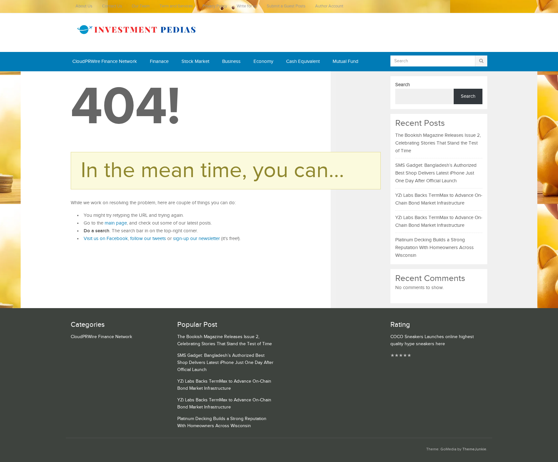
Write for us (247, 6)
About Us (84, 6)
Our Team (141, 6)
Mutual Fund (345, 61)
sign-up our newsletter (196, 238)
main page (116, 223)
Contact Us (112, 6)
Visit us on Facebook (106, 238)
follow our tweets (148, 238)
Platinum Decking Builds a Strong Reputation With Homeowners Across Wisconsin (434, 247)
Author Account (329, 6)
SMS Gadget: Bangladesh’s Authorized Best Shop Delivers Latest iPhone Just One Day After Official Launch (436, 173)
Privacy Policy (214, 6)
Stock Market (195, 61)
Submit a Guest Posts (286, 6)
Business (231, 61)
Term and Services (176, 6)
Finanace (159, 61)
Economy (263, 61)
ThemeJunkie (474, 449)
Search (402, 84)
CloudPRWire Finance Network (104, 61)
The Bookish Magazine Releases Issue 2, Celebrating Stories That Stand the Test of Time (438, 143)
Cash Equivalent (303, 61)
